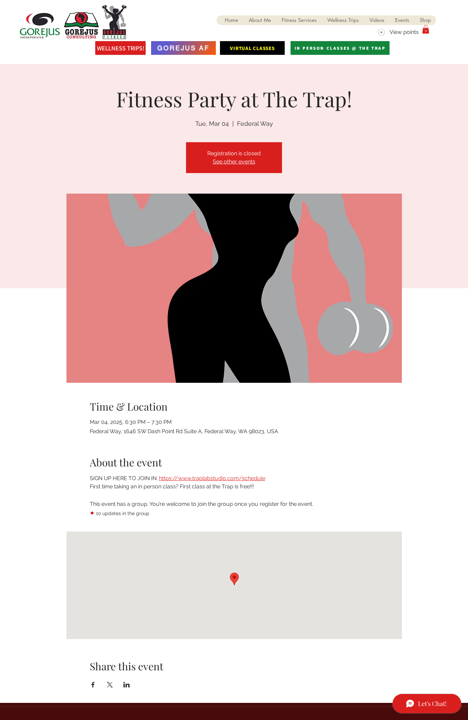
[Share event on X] (110, 684)
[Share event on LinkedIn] (126, 684)
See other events (234, 161)
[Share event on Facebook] (93, 684)
